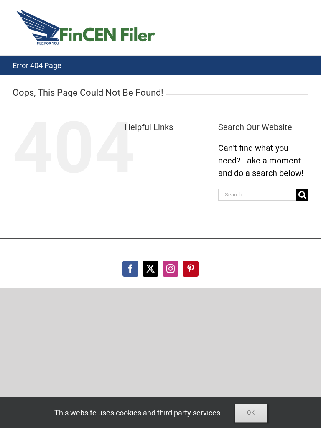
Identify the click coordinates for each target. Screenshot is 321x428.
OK (251, 412)
